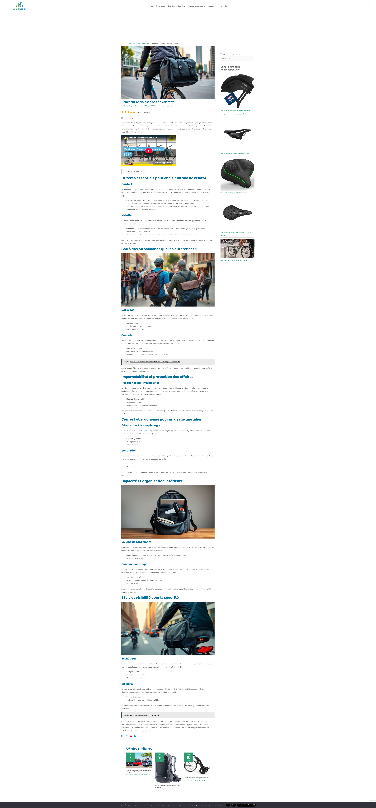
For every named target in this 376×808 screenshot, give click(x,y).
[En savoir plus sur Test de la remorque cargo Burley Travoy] (197, 764)
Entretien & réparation (176, 6)
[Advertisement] (188, 26)
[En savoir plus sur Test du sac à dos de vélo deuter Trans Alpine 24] (168, 768)
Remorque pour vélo (200, 780)
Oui (228, 805)
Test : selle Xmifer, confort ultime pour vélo (235, 193)
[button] (368, 6)
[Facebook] (122, 736)
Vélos (151, 6)
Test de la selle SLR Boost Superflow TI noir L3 (236, 153)
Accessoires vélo (131, 774)
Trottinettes (160, 6)
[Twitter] (127, 736)
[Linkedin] (135, 736)
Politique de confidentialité (246, 805)
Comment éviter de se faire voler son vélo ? (235, 260)
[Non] (374, 805)
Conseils (224, 6)
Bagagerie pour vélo (171, 790)
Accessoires (212, 6)
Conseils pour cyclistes (143, 774)
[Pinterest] (131, 736)
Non (233, 805)
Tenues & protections (197, 6)
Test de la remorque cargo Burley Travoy (197, 778)
